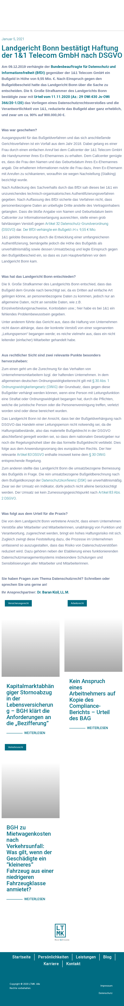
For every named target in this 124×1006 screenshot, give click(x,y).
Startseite (21, 957)
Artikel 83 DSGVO (30, 455)
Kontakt (73, 963)
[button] (115, 17)
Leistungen (86, 957)
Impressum (106, 985)
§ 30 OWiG (97, 455)
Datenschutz (106, 993)
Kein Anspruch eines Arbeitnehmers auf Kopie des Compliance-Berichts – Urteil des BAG (92, 700)
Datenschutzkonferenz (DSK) (64, 480)
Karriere (51, 963)
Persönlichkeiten (53, 957)
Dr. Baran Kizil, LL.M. (53, 592)
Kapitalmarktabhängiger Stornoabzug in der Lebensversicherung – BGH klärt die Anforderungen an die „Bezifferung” (30, 705)
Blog (107, 957)
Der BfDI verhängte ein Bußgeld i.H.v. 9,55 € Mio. (59, 230)
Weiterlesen (34, 733)
